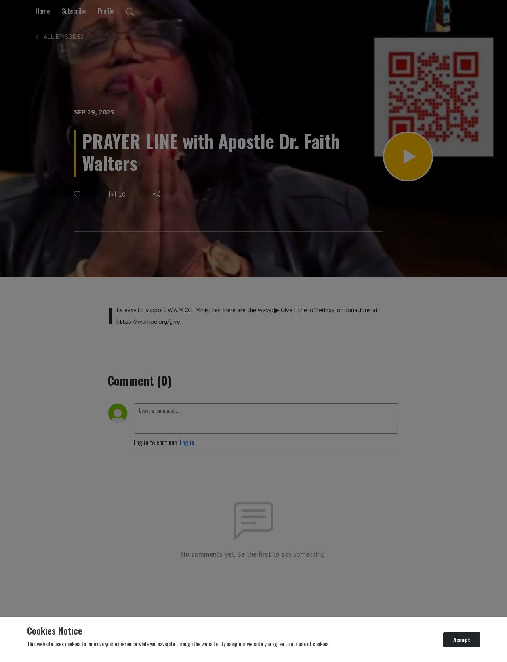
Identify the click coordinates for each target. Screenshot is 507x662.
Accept (461, 639)
